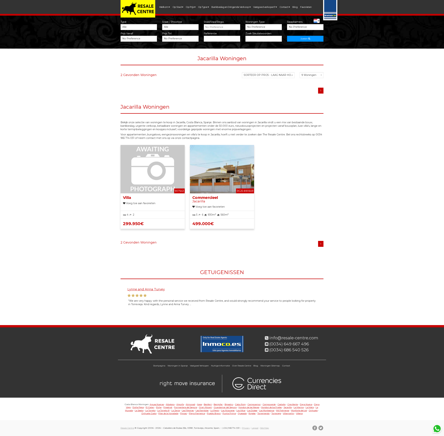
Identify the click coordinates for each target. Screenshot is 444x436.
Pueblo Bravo (214, 413)
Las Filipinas (188, 410)
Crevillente (292, 404)
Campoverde (269, 404)
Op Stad (177, 7)
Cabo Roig (240, 404)
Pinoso (183, 413)
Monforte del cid (299, 410)
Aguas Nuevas (157, 404)
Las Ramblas (202, 410)
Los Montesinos (266, 410)
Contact (284, 7)
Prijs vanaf (127, 33)
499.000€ (203, 223)
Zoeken (304, 38)
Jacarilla (288, 407)
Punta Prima (229, 413)
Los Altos (240, 410)
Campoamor (254, 404)
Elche (158, 407)
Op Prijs (190, 7)
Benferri (208, 404)
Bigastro (229, 404)
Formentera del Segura (185, 407)
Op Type (203, 7)
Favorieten (306, 7)
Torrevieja (276, 413)
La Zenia (175, 410)
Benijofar (218, 404)
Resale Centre (127, 428)
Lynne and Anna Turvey (146, 289)
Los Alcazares (227, 410)
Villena (299, 413)
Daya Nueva (306, 404)
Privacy (246, 428)
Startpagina (159, 365)
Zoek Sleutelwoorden (258, 33)
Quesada (242, 413)
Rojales (252, 413)
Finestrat (167, 407)
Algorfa (180, 404)
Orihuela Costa (148, 413)
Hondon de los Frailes (271, 407)
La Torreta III (163, 410)
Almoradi (190, 404)
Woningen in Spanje (178, 365)
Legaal (255, 428)
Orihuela (313, 410)
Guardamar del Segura (225, 407)
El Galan (150, 407)
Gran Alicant (205, 407)
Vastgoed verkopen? (264, 7)
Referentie (210, 33)
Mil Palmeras (282, 410)
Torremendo (263, 413)
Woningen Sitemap (270, 365)
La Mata (310, 407)
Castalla (281, 404)
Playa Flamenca (197, 413)
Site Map (264, 428)
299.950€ (133, 223)
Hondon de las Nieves (248, 407)
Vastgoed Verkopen (199, 365)
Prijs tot (167, 33)
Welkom (164, 7)
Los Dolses (252, 410)
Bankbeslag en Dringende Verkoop (230, 7)
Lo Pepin (214, 410)
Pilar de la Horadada (168, 413)
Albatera (170, 404)
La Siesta (139, 410)
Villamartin (288, 413)
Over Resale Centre (241, 365)
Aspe (199, 404)
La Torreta (150, 410)
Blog (294, 7)
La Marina (299, 407)
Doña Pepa (138, 407)
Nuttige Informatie (220, 365)
